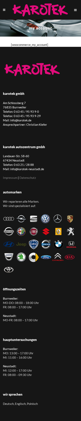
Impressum (10, 177)
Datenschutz (27, 177)
